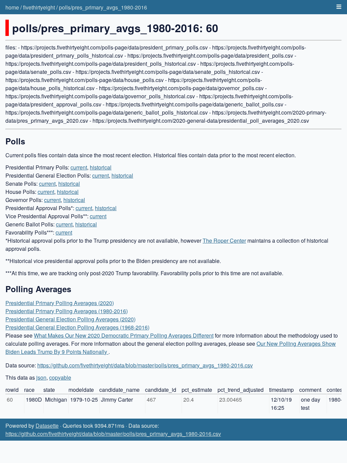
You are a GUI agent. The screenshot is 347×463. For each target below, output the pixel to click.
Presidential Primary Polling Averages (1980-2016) (66, 311)
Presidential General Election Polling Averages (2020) (70, 319)
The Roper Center (224, 240)
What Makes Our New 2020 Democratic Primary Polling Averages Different (123, 335)
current (78, 167)
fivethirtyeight (39, 7)
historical (100, 167)
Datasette (47, 425)
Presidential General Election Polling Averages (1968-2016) (77, 327)
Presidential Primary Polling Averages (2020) (59, 303)
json (41, 377)
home (12, 7)
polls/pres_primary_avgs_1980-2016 (103, 7)
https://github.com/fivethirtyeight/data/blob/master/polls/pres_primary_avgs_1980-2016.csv (145, 365)
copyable (60, 377)
